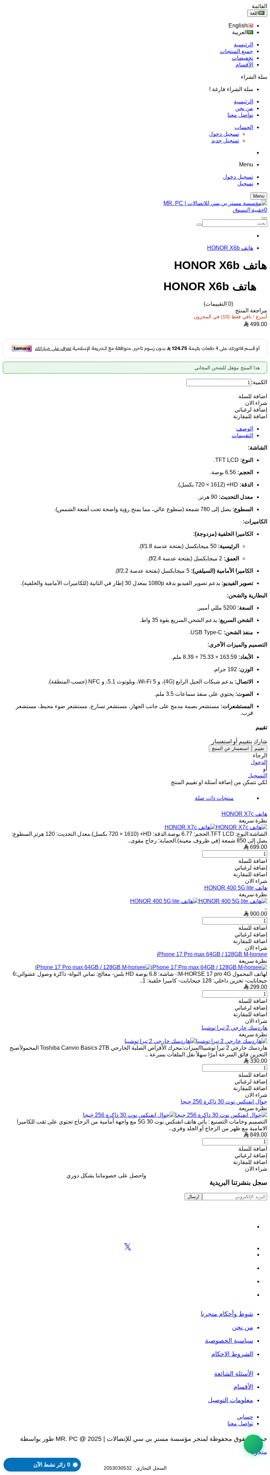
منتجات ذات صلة (214, 798)
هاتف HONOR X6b (230, 248)
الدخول (259, 762)
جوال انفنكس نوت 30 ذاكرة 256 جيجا (224, 1102)
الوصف (244, 429)
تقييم (259, 748)
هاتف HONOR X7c (244, 814)
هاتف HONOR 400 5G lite (235, 888)
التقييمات (242, 435)
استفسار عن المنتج (230, 748)
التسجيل (257, 775)
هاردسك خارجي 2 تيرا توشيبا (234, 1028)
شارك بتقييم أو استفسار (239, 741)
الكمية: (259, 382)
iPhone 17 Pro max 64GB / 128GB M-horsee (212, 954)
